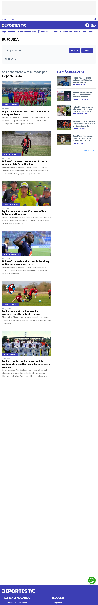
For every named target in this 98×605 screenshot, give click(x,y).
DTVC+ (4, 19)
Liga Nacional (8, 31)
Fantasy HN (13, 19)
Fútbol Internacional (63, 31)
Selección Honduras (26, 31)
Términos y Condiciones (16, 602)
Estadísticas (80, 31)
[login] (87, 25)
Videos (91, 31)
